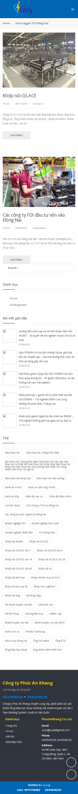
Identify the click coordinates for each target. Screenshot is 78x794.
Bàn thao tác (12, 452)
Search (73, 9)
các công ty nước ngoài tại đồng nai (25, 514)
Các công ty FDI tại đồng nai (42, 505)
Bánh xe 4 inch (13, 487)
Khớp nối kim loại (15, 577)
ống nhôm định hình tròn (47, 649)
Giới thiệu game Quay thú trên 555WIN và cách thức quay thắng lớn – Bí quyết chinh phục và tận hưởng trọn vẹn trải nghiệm (47, 378)
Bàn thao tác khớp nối (17, 478)
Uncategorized (18, 305)
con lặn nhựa (12, 505)
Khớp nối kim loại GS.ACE (45, 577)
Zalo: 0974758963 (28, 790)
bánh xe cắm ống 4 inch (41, 487)
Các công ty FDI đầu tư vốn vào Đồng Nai (34, 217)
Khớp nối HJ (44, 568)
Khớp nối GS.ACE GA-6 (49, 550)
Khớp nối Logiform (44, 586)
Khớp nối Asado (14, 541)
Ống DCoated (41, 640)
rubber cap (55, 613)
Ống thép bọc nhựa (16, 649)
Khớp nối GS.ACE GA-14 (18, 559)
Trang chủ (11, 725)
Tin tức (6, 103)
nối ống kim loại (34, 613)
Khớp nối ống (12, 595)
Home (6, 23)
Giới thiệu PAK (13, 742)
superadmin (39, 228)
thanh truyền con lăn (16, 622)
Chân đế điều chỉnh (60, 496)
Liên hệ (9, 736)
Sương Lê (38, 103)
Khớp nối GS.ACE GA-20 (51, 559)
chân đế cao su (34, 496)
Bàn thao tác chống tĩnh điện (42, 452)
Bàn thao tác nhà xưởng (50, 478)
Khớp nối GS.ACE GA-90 (18, 568)
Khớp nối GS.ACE (19, 95)
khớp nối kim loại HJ (16, 586)
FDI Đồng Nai (46, 532)
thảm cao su (12, 631)
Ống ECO (60, 640)
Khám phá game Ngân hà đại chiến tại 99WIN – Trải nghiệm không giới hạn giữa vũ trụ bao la (46, 418)
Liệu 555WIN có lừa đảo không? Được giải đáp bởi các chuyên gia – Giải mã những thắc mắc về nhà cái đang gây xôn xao (46, 357)
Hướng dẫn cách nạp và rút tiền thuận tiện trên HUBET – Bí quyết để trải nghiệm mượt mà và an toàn (47, 335)
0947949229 (12, 697)
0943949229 (37, 697)
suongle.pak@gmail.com (56, 730)
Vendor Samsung (35, 631)
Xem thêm (16, 135)
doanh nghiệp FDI (15, 523)
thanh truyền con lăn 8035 (50, 622)
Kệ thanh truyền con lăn (18, 604)
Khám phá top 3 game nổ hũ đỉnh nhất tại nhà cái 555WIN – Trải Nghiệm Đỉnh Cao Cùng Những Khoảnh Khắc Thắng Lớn (45, 399)
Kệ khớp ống (33, 595)
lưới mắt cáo (45, 604)
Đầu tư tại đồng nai (16, 640)
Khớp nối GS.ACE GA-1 (17, 550)
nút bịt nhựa (12, 613)
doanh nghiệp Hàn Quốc (45, 523)
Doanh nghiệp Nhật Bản (19, 532)
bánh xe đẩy (12, 496)
